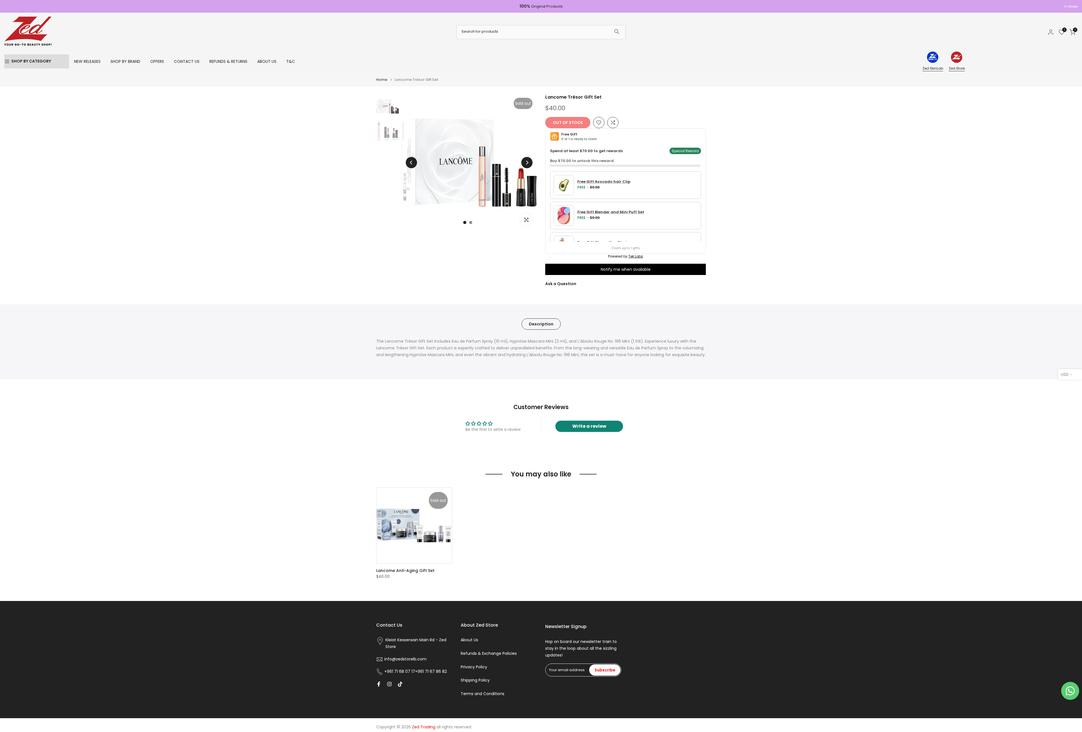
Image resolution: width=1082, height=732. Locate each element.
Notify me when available (626, 269)
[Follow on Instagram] (389, 684)
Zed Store (957, 68)
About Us (469, 640)
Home (381, 79)
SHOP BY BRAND (125, 61)
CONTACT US (186, 61)
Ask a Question (560, 284)
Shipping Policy (475, 680)
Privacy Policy (474, 666)
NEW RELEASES (87, 61)
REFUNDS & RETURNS (228, 61)
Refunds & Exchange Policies (489, 653)
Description (541, 324)
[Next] (527, 162)
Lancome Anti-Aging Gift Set (405, 570)
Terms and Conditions (482, 693)
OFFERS (157, 61)
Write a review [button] (589, 426)
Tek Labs (635, 256)
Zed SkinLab (933, 68)
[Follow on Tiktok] (400, 684)
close (12, 6)
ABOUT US (266, 61)
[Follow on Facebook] (378, 684)
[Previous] (411, 162)
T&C (290, 61)
